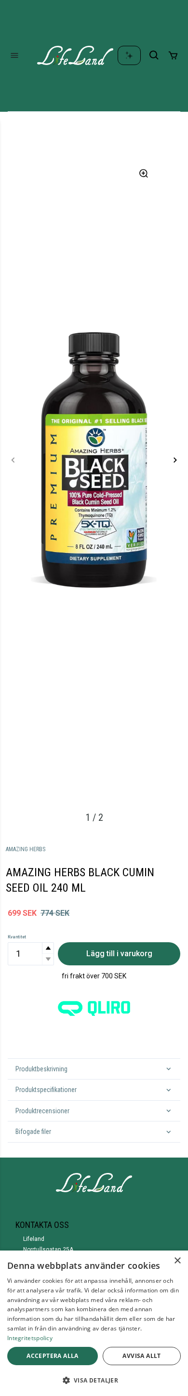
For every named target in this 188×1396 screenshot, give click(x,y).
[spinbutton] (31, 953)
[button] (48, 948)
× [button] (177, 1260)
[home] (75, 55)
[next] (174, 460)
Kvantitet (17, 937)
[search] (154, 55)
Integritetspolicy (30, 1338)
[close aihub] (129, 55)
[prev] (13, 460)
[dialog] (94, 1323)
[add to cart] (173, 55)
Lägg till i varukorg (119, 953)
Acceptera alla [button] (53, 1356)
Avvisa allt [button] (141, 1356)
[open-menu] (14, 55)
